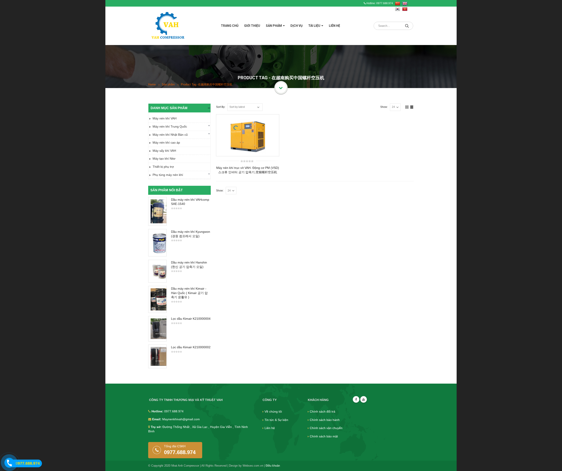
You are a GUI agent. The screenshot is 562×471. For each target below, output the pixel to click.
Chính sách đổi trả (322, 411)
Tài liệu (314, 25)
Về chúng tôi (273, 411)
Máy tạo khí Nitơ (164, 158)
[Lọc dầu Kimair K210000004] (157, 328)
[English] (404, 4)
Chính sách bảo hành (325, 420)
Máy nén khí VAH (165, 118)
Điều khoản (273, 465)
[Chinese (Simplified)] (397, 4)
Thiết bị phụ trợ (163, 166)
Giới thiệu (252, 25)
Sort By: (220, 106)
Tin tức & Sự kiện (276, 420)
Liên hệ (334, 25)
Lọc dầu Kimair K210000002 (191, 347)
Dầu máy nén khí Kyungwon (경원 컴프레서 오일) (190, 234)
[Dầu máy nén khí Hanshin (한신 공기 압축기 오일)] (157, 271)
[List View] (412, 107)
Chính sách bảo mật (324, 436)
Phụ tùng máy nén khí (168, 175)
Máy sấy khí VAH (164, 150)
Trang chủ (229, 25)
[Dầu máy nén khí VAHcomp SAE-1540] (157, 211)
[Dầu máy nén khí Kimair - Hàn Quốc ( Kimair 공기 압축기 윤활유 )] (157, 299)
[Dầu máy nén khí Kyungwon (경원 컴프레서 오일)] (157, 242)
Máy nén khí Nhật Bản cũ (170, 134)
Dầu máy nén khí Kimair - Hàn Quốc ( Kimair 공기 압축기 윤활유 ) (189, 293)
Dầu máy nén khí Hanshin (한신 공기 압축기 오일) (189, 265)
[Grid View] (407, 107)
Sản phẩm (274, 25)
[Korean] (397, 9)
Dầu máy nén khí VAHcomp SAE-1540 (190, 202)
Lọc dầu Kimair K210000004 (191, 318)
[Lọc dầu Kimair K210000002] (157, 356)
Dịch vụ (296, 25)
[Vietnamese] (404, 9)
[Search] (407, 26)
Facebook (356, 399)
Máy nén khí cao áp (166, 142)
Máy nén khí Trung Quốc (170, 126)
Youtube (363, 399)
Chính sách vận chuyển (326, 428)
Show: (384, 106)
